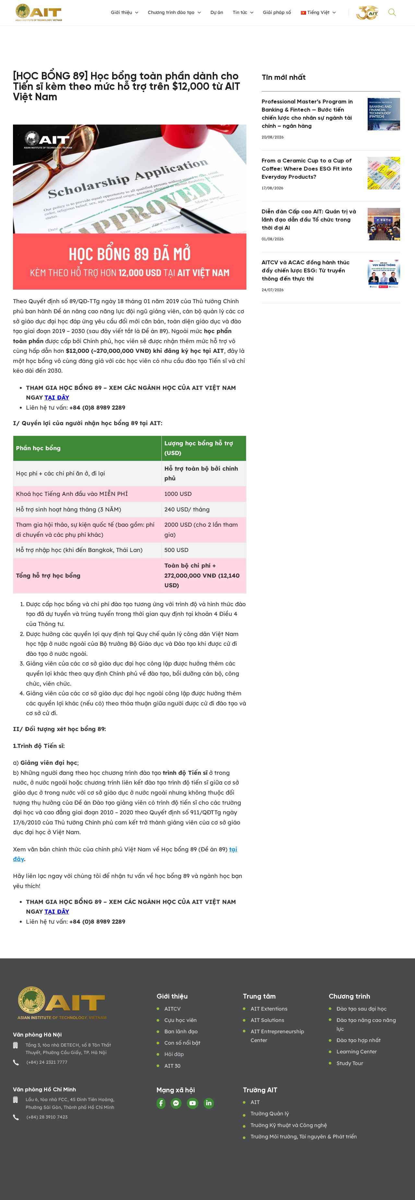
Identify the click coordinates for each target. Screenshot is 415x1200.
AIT (168, 1008)
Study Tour (350, 1063)
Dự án (216, 12)
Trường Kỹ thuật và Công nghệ (289, 1125)
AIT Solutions (267, 1020)
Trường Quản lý (270, 1113)
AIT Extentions (269, 1008)
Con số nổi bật (182, 1042)
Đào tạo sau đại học (362, 1008)
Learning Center (357, 1051)
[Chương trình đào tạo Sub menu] (199, 12)
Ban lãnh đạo (181, 1031)
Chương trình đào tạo (171, 12)
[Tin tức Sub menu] (251, 12)
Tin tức (240, 12)
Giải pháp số (277, 12)
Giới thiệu (121, 12)
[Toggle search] (392, 12)
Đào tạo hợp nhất (359, 1040)
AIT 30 (172, 1065)
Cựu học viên (180, 1020)
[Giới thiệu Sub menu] (136, 12)
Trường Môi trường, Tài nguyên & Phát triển (304, 1136)
